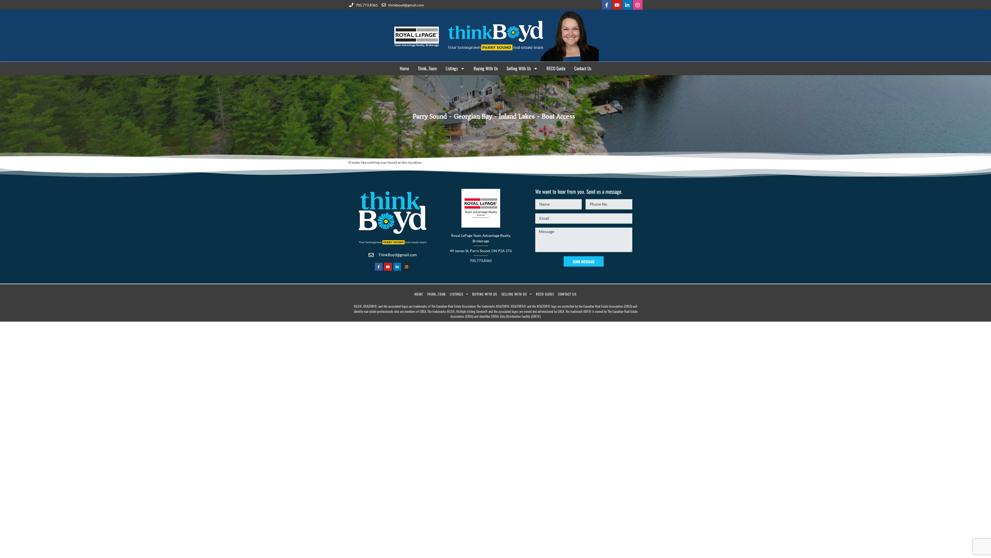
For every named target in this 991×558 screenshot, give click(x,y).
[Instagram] (638, 5)
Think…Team (427, 68)
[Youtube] (617, 5)
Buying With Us (486, 68)
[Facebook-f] (607, 5)
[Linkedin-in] (627, 5)
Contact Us (582, 68)
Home (404, 68)
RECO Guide (556, 68)
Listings (452, 68)
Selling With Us (519, 68)
